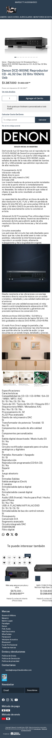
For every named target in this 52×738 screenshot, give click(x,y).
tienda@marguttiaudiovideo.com (18, 670)
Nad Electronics (8, 632)
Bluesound (6, 642)
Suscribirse (32, 690)
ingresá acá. (37, 729)
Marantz (5, 618)
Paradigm (6, 624)
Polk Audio (6, 629)
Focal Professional (9, 645)
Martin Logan (7, 621)
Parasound (6, 637)
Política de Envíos (9, 656)
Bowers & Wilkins (9, 615)
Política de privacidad (10, 661)
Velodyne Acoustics (10, 640)
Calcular (42, 120)
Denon (4, 626)
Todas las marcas (9, 648)
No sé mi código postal (11, 126)
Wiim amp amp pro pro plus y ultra (17, 586)
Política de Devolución (11, 658)
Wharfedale (6, 634)
